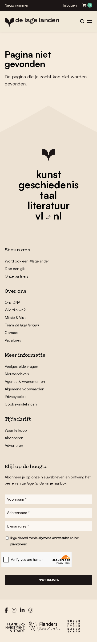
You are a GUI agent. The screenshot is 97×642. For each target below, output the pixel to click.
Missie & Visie (16, 317)
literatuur (49, 205)
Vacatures (13, 340)
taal (48, 195)
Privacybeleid (16, 396)
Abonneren (14, 437)
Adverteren (14, 445)
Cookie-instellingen (21, 404)
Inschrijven (49, 580)
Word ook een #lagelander (27, 261)
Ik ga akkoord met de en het (44, 541)
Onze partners (16, 276)
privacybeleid (18, 544)
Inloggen (70, 5)
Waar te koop (16, 430)
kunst (48, 174)
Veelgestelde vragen (21, 366)
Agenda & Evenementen (25, 381)
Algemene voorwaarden (24, 389)
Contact (11, 332)
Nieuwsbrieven (17, 374)
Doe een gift (15, 268)
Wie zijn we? (15, 310)
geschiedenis (49, 184)
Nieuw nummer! (17, 5)
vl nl (48, 216)
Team (22, 325)
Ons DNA (12, 302)
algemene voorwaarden (53, 538)
